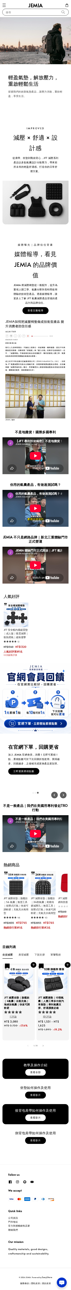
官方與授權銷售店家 (19, 1225)
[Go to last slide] (54, 795)
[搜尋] (63, 12)
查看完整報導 (35, 310)
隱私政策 (35, 1283)
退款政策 (46, 1283)
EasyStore (47, 1277)
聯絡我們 (13, 1229)
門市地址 (13, 1221)
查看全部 (35, 1072)
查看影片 (35, 1095)
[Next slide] (63, 795)
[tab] (33, 793)
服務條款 (24, 1283)
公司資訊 (13, 1217)
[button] (4, 5)
